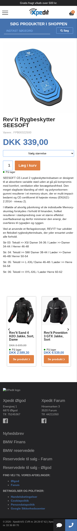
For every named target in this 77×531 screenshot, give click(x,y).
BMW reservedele (18, 450)
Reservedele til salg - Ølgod (27, 467)
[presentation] (9, 329)
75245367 (14, 414)
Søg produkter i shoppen (38, 24)
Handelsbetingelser (24, 496)
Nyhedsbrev (13, 433)
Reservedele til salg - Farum (27, 459)
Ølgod (15, 481)
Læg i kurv (28, 165)
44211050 (52, 414)
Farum (15, 485)
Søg (66, 30)
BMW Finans (14, 442)
